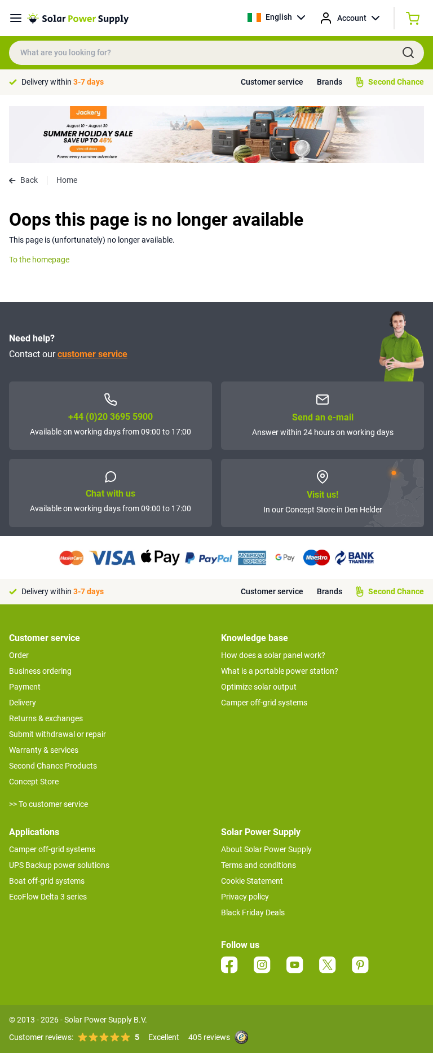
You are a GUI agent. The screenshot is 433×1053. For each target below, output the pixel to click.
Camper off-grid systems (264, 702)
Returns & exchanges (46, 718)
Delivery (22, 702)
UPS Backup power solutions (59, 865)
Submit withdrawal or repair (57, 734)
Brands (329, 81)
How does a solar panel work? (273, 655)
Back (29, 180)
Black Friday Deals (253, 912)
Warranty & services (43, 749)
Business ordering (40, 670)
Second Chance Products (53, 765)
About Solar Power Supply (266, 849)
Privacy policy (245, 896)
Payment (25, 686)
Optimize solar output (259, 686)
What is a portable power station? (279, 670)
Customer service (272, 81)
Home (66, 180)
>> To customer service (48, 804)
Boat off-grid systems (47, 880)
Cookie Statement (252, 880)
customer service (92, 354)
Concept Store (34, 781)
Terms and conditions (258, 865)
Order (19, 655)
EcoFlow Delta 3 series (48, 896)
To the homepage (39, 259)
